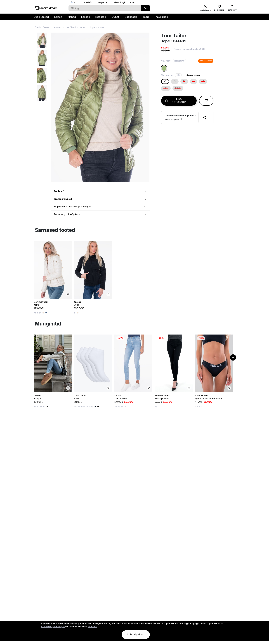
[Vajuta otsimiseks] (145, 8)
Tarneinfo (87, 2)
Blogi (146, 16)
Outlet (115, 16)
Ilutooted (100, 16)
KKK (132, 2)
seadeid (92, 626)
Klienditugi (119, 2)
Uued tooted (41, 16)
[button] (100, 191)
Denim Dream (42, 27)
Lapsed (85, 16)
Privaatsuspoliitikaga (53, 626)
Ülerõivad (70, 27)
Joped (82, 27)
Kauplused (103, 2)
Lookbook (131, 16)
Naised (58, 16)
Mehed (72, 16)
